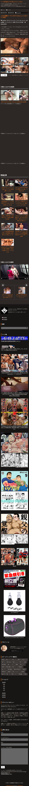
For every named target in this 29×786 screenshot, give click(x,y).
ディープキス (11, 664)
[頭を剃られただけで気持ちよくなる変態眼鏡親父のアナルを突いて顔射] (21, 226)
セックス (18, 12)
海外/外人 (4, 671)
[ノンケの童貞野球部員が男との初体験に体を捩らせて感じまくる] (7, 226)
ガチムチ (8, 20)
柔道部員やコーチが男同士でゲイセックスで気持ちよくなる (8, 203)
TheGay (4, 20)
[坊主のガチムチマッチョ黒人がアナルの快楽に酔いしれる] (7, 182)
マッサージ (15, 674)
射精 (14, 22)
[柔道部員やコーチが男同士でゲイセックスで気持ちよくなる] (7, 196)
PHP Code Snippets (9, 785)
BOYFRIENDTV (18, 669)
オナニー (15, 666)
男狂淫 (14, 566)
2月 (4, 688)
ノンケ (9, 674)
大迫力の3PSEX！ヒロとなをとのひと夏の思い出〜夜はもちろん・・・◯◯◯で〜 (14, 373)
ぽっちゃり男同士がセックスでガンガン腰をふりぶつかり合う (21, 203)
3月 (4, 686)
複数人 (21, 674)
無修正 (21, 666)
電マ (10, 671)
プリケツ (23, 664)
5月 (4, 684)
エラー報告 (4, 75)
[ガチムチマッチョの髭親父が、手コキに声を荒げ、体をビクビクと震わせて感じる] (21, 210)
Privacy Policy (4, 772)
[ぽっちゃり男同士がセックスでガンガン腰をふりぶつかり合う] (21, 196)
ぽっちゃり (22, 20)
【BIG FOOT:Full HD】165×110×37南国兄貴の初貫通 (13, 101)
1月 (4, 690)
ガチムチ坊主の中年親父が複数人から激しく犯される (21, 189)
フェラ (17, 20)
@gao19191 (4, 24)
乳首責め (4, 664)
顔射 (22, 22)
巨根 (23, 671)
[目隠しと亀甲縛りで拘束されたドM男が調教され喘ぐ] (7, 210)
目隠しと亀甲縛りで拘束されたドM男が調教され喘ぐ (8, 217)
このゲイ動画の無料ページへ (8, 55)
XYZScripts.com (20, 785)
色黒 (3, 666)
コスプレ (4, 669)
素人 (17, 664)
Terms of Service (5, 774)
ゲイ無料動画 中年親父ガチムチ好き (12, 1)
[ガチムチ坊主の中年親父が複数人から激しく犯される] (21, 182)
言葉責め (10, 669)
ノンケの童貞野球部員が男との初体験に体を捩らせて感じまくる (8, 233)
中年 (20, 659)
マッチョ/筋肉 (23, 662)
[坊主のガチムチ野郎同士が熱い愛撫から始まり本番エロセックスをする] (7, 242)
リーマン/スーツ (9, 22)
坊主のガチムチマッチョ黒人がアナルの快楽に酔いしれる (8, 189)
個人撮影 (9, 666)
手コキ (17, 22)
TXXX (4, 674)
